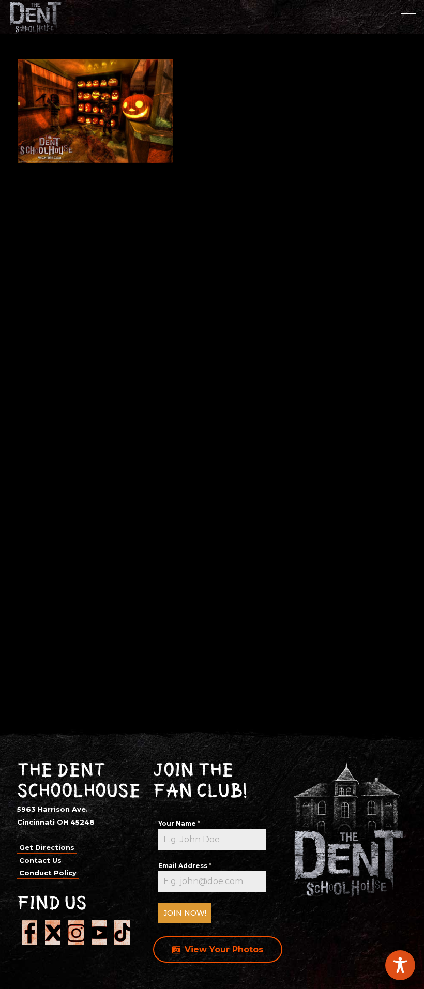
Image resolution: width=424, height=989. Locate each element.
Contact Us (40, 860)
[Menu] (408, 16)
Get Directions (46, 847)
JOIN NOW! (184, 913)
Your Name (179, 823)
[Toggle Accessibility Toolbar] (400, 965)
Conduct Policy (48, 873)
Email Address (184, 866)
